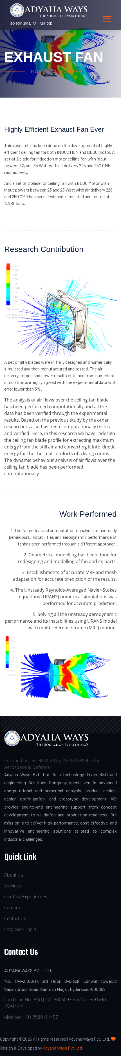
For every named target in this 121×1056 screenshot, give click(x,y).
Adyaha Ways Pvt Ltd (62, 1047)
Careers (12, 907)
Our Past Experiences (25, 897)
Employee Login (20, 929)
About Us (13, 875)
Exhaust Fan (66, 71)
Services (12, 886)
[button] (107, 18)
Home (38, 71)
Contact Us (15, 918)
